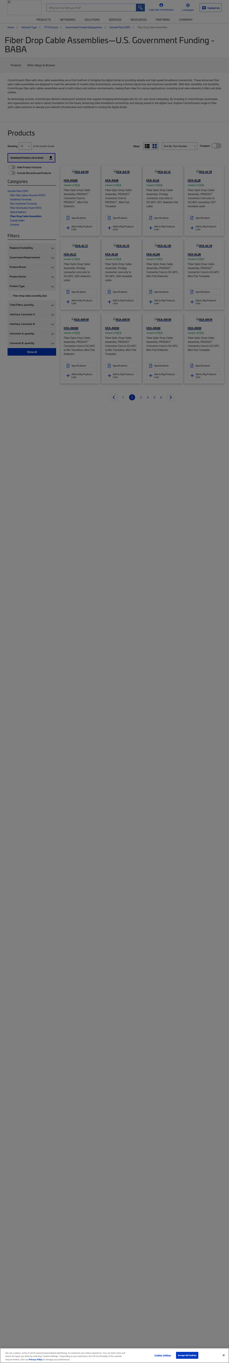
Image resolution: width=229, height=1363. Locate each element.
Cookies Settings (162, 1355)
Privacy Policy (36, 1359)
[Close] (223, 1355)
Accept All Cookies (187, 1355)
